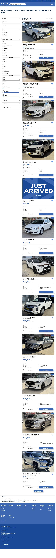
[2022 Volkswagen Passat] (38, 344)
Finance (33, 507)
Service (41, 508)
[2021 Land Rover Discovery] (38, 71)
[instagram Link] (53, 1)
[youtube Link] (52, 1)
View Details (30, 57)
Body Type (5, 81)
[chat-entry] (51, 553)
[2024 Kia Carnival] (38, 188)
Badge (4, 77)
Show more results (38, 491)
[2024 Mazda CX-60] (38, 383)
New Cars (2, 507)
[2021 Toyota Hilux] (38, 149)
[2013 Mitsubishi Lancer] (38, 227)
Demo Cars (3, 508)
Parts (41, 509)
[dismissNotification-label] (53, 546)
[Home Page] (5, 4)
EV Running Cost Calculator (4, 512)
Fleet (25, 507)
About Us (49, 508)
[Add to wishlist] (52, 44)
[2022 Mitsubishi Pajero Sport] (38, 461)
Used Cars (3, 510)
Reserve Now (46, 57)
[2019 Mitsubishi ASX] (38, 32)
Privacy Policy (11, 517)
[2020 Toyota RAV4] (38, 266)
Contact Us (50, 507)
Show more (11, 57)
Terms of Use (11, 518)
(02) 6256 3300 (5, 534)
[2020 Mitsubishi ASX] (38, 305)
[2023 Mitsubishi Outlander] (38, 422)
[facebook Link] (50, 1)
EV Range (18, 507)
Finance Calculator (34, 509)
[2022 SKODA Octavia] (38, 110)
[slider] (3, 88)
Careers (49, 510)
